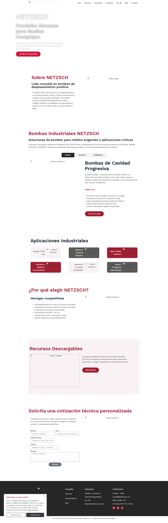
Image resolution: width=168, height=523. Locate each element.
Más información (33, 510)
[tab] (68, 155)
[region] (25, 506)
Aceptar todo (35, 515)
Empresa (33, 444)
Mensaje (33, 451)
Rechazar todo (16, 515)
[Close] (44, 496)
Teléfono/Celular (36, 437)
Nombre (33, 431)
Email (57, 431)
